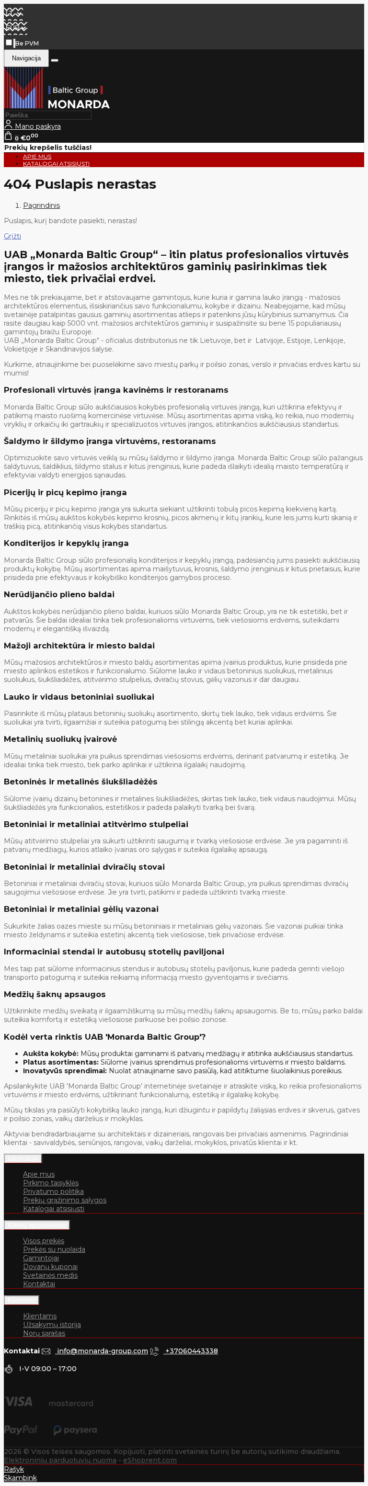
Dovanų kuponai (50, 1266)
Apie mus (39, 1174)
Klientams (21, 1300)
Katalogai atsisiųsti (56, 163)
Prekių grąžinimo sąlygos (64, 1200)
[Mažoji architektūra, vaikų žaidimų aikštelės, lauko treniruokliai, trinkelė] (57, 106)
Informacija (23, 1158)
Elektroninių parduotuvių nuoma (60, 1460)
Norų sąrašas (44, 1333)
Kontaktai (39, 1284)
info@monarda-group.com (101, 1351)
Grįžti (12, 236)
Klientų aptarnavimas (37, 1225)
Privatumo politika (53, 1191)
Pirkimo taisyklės (51, 1183)
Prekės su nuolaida (54, 1249)
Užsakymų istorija (52, 1324)
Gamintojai (41, 1258)
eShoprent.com (150, 1460)
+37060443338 (190, 1351)
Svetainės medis (50, 1275)
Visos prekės (43, 1240)
